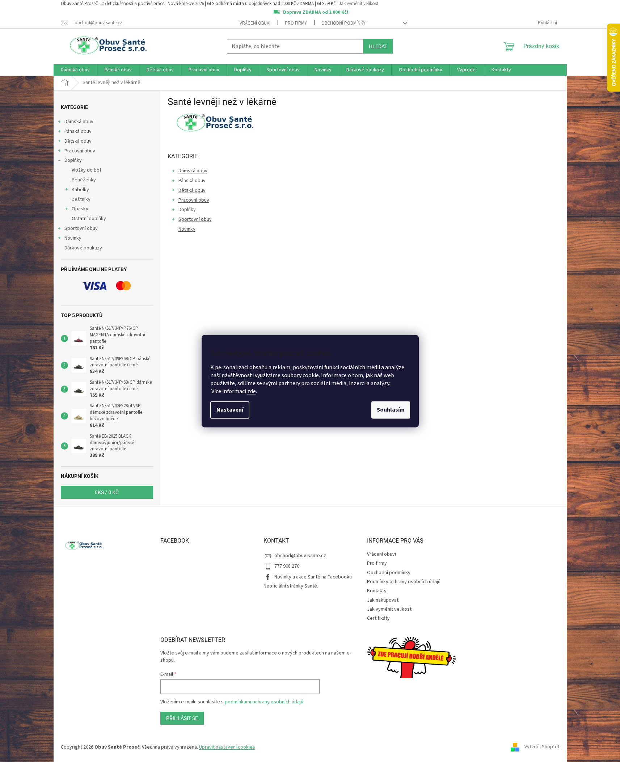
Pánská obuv (78, 131)
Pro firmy (296, 23)
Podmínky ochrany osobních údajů (403, 581)
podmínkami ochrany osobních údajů (264, 702)
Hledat (378, 46)
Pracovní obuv (79, 151)
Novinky (72, 238)
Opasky (80, 208)
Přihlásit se (182, 718)
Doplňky (73, 160)
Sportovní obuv (81, 228)
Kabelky (80, 189)
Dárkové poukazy (83, 248)
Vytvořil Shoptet (542, 747)
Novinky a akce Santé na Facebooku (313, 577)
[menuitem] (75, 70)
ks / (107, 492)
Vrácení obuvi (255, 23)
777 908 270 (286, 566)
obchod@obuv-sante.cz (300, 555)
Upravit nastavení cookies (227, 747)
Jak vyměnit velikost (358, 3)
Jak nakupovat (382, 600)
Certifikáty (378, 618)
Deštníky (81, 199)
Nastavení (229, 410)
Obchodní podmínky (343, 23)
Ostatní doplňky (89, 218)
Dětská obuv (78, 141)
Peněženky (84, 180)
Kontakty (377, 590)
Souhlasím (391, 410)
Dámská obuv (78, 121)
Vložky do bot (86, 170)
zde (251, 391)
